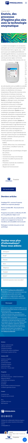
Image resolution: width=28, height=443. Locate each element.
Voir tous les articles (8, 189)
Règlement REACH (5, 378)
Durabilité (3, 384)
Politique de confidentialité (9, 331)
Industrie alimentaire (6, 346)
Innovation (4, 382)
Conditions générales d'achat (8, 387)
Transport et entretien (6, 348)
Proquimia (16, 179)
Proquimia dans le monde (7, 396)
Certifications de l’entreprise (8, 380)
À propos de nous (5, 375)
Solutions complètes (6, 359)
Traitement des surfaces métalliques (10, 350)
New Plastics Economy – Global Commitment (12, 376)
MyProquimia (4, 360)
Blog (2, 399)
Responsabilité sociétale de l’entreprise (10, 385)
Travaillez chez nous (6, 401)
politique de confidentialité (15, 290)
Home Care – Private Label (7, 368)
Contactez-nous (5, 394)
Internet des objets (5, 366)
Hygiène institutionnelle (7, 345)
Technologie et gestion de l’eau (9, 352)
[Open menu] (26, 3)
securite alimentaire (6, 362)
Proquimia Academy (6, 364)
